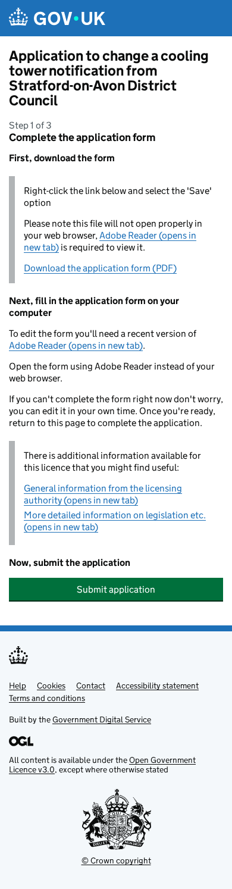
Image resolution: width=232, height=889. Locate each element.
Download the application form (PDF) (100, 268)
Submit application (116, 589)
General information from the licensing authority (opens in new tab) (103, 494)
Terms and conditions (47, 698)
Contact (90, 685)
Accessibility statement (157, 685)
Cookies (51, 685)
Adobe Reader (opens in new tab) (76, 345)
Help (17, 685)
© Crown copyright (116, 860)
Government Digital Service (101, 719)
